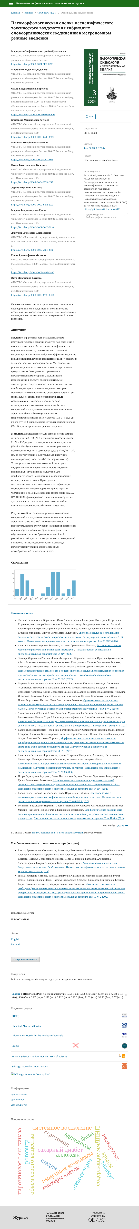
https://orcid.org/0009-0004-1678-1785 (32, 182)
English (15, 939)
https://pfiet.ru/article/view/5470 (102, 209)
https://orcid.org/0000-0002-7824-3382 (32, 249)
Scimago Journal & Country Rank (30, 1066)
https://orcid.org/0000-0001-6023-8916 (32, 227)
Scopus (15, 1045)
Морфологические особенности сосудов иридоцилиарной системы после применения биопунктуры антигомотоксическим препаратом (70, 814)
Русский (16, 944)
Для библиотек (19, 1104)
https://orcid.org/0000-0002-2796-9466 (32, 295)
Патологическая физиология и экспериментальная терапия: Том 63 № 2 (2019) (72, 708)
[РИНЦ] (124, 1017)
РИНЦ (15, 1016)
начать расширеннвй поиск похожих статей (57, 832)
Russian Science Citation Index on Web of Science (39, 1056)
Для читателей (19, 1094)
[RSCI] (122, 1057)
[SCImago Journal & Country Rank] (31, 1074)
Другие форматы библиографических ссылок (101, 215)
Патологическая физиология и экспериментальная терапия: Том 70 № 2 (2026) (72, 641)
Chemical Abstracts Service (27, 1026)
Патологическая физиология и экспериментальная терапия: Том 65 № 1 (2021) (82, 725)
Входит (16, 993)
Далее (120, 825)
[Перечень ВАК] (126, 995)
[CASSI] (124, 1027)
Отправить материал (25, 959)
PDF (90, 116)
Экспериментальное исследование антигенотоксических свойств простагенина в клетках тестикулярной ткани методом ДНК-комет (71, 637)
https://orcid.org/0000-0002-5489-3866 (32, 272)
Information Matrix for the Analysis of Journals (37, 1035)
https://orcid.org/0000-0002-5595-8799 (32, 137)
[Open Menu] (11, 3)
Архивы (29, 12)
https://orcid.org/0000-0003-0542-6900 (33, 114)
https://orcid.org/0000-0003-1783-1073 (32, 159)
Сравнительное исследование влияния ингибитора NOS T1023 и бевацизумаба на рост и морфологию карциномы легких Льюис (70, 704)
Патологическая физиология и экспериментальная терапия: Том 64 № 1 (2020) (63, 788)
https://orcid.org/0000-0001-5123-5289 (32, 64)
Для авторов (17, 1099)
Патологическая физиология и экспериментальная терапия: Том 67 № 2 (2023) (63, 896)
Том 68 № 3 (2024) (46, 12)
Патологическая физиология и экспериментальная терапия (50, 3)
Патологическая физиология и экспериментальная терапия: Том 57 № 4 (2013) (79, 818)
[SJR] (124, 1067)
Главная (15, 12)
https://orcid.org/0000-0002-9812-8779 (32, 204)
